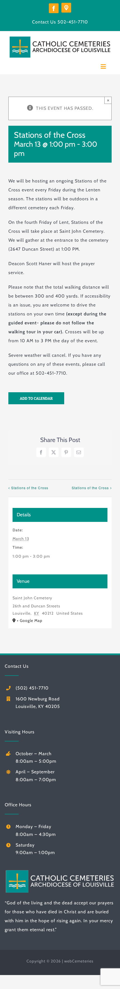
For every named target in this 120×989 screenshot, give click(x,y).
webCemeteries (78, 961)
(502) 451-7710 (32, 688)
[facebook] (54, 8)
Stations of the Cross (29, 487)
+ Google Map (29, 620)
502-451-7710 (72, 22)
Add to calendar (36, 398)
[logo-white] (60, 871)
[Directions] (66, 8)
